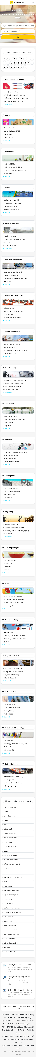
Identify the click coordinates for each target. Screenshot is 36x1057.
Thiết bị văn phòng (10, 747)
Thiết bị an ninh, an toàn (12, 708)
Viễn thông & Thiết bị (11, 943)
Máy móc (7, 882)
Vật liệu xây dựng (12, 223)
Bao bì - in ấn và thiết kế (12, 131)
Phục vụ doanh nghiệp (11, 847)
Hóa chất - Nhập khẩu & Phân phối (15, 452)
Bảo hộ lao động (11, 620)
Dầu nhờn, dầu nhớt (11, 389)
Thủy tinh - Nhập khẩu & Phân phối (16, 98)
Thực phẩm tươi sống (11, 675)
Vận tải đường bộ (9, 347)
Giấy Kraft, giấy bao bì (11, 275)
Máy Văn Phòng (9, 741)
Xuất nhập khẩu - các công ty (13, 777)
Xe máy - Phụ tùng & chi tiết (13, 383)
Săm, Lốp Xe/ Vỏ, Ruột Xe (12, 386)
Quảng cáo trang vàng (19, 977)
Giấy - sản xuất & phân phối (13, 272)
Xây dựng (9, 512)
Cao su (6, 820)
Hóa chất (8, 440)
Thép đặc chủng (9, 422)
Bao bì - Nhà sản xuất (11, 128)
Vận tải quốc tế (9, 780)
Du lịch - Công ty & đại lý (12, 200)
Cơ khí (6, 825)
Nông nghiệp (8, 899)
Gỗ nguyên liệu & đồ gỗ (14, 295)
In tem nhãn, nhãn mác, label (13, 603)
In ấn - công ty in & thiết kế (13, 596)
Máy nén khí (8, 498)
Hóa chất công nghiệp (11, 455)
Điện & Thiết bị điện (10, 833)
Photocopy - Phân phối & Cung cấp (15, 744)
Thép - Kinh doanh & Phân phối (14, 419)
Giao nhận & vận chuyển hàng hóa (15, 350)
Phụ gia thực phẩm (10, 678)
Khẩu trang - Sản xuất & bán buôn (15, 639)
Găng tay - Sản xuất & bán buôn (14, 636)
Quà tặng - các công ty (11, 92)
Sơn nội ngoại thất (10, 245)
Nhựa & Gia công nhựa (11, 890)
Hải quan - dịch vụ (10, 786)
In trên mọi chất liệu (10, 606)
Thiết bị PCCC (8, 714)
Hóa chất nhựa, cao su (11, 462)
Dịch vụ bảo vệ (9, 711)
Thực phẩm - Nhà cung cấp (13, 668)
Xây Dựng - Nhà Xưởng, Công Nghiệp (16, 530)
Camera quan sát (9, 704)
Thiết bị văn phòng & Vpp (14, 728)
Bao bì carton (8, 137)
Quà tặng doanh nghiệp (14, 79)
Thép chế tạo (8, 425)
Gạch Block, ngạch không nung (14, 239)
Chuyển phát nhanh (10, 353)
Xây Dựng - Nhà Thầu (11, 524)
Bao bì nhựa (8, 134)
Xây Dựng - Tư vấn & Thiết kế (14, 527)
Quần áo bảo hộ (9, 642)
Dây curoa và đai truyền (12, 491)
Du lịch (7, 187)
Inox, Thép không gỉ (10, 416)
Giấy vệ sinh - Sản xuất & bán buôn (15, 278)
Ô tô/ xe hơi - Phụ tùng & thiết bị (15, 380)
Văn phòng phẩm (9, 750)
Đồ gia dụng (9, 151)
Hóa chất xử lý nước (10, 458)
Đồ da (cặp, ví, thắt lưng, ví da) (14, 95)
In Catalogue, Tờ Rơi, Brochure (14, 599)
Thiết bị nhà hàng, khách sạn (13, 167)
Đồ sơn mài (8, 567)
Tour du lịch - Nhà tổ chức (12, 203)
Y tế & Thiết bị (8, 917)
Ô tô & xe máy (10, 367)
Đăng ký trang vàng (20, 965)
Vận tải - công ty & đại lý (12, 344)
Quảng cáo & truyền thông (13, 912)
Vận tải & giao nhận (12, 331)
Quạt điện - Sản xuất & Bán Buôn (15, 170)
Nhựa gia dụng (9, 173)
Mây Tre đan (8, 563)
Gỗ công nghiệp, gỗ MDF (12, 317)
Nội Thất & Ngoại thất (11, 895)
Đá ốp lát (7, 242)
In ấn (7, 584)
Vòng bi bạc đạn (9, 494)
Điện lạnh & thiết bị (10, 838)
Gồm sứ (6, 570)
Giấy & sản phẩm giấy (13, 259)
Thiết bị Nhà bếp (9, 164)
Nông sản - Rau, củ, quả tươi (13, 672)
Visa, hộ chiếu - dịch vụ (11, 209)
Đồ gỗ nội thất (8, 314)
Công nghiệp (10, 476)
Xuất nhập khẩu (11, 764)
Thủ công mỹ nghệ (12, 548)
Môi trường (8, 886)
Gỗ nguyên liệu (9, 308)
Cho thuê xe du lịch (10, 206)
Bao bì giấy (7, 281)
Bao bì (7, 115)
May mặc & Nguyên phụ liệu (13, 877)
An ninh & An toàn (12, 692)
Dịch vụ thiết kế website (20, 990)
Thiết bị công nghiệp (10, 488)
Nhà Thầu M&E (9, 534)
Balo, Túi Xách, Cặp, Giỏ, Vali (13, 101)
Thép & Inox (9, 404)
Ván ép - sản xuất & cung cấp (13, 311)
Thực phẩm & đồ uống (13, 656)
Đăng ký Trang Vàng (10, 1006)
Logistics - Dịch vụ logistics (13, 783)
